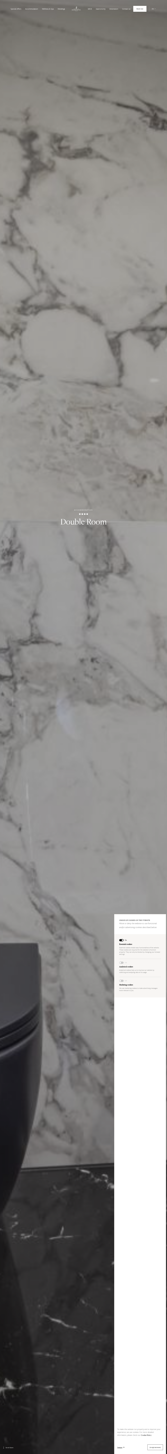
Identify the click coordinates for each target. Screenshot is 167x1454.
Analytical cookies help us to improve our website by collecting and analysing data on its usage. (136, 1364)
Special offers (16, 9)
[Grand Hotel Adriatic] (76, 9)
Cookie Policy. (146, 1435)
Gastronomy (101, 9)
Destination (113, 9)
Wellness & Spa (48, 9)
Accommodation (31, 9)
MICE (90, 9)
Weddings (61, 9)
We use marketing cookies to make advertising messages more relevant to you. (138, 1382)
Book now (140, 9)
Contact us (126, 9)
